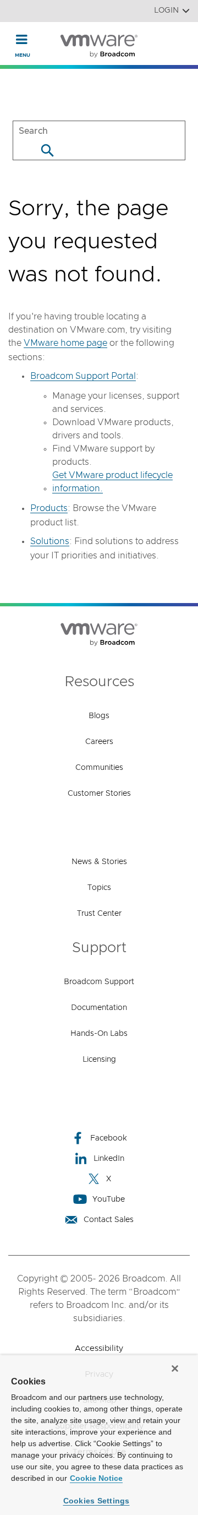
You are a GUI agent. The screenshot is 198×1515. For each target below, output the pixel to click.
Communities (99, 768)
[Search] (47, 150)
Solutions (49, 541)
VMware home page (65, 343)
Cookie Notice (96, 1478)
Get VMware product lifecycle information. (112, 482)
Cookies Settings (96, 1500)
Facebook (108, 1138)
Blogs (99, 716)
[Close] (175, 1368)
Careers (99, 742)
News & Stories (99, 862)
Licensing (99, 1059)
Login (166, 10)
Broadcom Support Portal (83, 376)
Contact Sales (109, 1220)
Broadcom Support (99, 982)
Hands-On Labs (99, 1034)
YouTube (108, 1199)
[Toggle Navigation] (22, 39)
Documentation (99, 1008)
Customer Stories (99, 793)
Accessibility (99, 1348)
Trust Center (99, 913)
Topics (99, 888)
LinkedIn (109, 1159)
